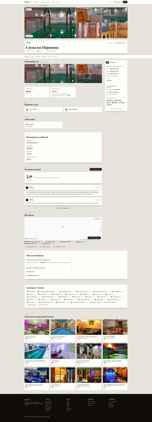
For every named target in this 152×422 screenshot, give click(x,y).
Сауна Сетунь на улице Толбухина (35, 361)
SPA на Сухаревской (83, 361)
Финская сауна (49, 403)
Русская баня (48, 401)
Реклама (89, 405)
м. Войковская (64, 296)
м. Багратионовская (46, 302)
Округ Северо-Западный (95, 302)
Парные (32, 56)
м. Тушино (90, 296)
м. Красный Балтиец (85, 299)
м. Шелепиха (100, 299)
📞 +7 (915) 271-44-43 (45, 246)
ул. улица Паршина (31, 304)
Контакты (58, 2)
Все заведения (43, 304)
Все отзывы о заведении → (63, 208)
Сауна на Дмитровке (83, 385)
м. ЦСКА (31, 299)
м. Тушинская (103, 296)
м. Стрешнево (44, 294)
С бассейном (48, 408)
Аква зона (38, 56)
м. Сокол (110, 294)
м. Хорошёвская (71, 294)
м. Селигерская (62, 302)
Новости (68, 405)
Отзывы (50, 56)
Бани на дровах (49, 406)
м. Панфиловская (118, 291)
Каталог (43, 2)
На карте (48, 2)
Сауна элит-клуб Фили (58, 336)
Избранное (69, 408)
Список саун (34, 5)
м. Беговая (32, 302)
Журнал (53, 2)
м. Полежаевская (33, 296)
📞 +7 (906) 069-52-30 (119, 43)
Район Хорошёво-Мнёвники (109, 302)
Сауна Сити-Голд (30, 336)
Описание (26, 56)
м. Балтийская (116, 296)
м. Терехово (56, 299)
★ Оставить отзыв (95, 169)
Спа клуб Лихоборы (109, 336)
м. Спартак (98, 294)
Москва (28, 5)
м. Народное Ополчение (101, 291)
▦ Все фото (29, 36)
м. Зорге (31, 294)
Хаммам (47, 405)
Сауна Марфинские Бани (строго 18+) (114, 385)
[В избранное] (107, 43)
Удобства (44, 56)
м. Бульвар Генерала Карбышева (47, 291)
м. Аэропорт (43, 299)
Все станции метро (113, 401)
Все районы (111, 405)
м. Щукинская (31, 291)
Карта (56, 56)
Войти (125, 2)
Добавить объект (117, 2)
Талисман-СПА (56, 385)
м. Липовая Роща (114, 299)
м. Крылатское (70, 299)
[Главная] (24, 5)
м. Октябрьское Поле (83, 291)
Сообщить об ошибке (117, 108)
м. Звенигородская (49, 296)
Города (68, 406)
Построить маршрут (94, 237)
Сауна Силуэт (55, 361)
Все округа (111, 403)
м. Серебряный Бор (67, 291)
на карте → (109, 87)
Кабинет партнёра (91, 403)
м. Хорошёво (57, 294)
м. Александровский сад (79, 302)
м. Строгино (78, 296)
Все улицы (111, 406)
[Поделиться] (110, 43)
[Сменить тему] (110, 2)
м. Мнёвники (85, 294)
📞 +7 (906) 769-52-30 (58, 246)
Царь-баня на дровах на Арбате (113, 361)
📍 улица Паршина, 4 (51, 51)
